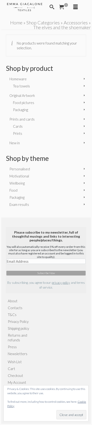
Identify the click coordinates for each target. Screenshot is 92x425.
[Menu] (75, 7)
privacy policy (61, 283)
